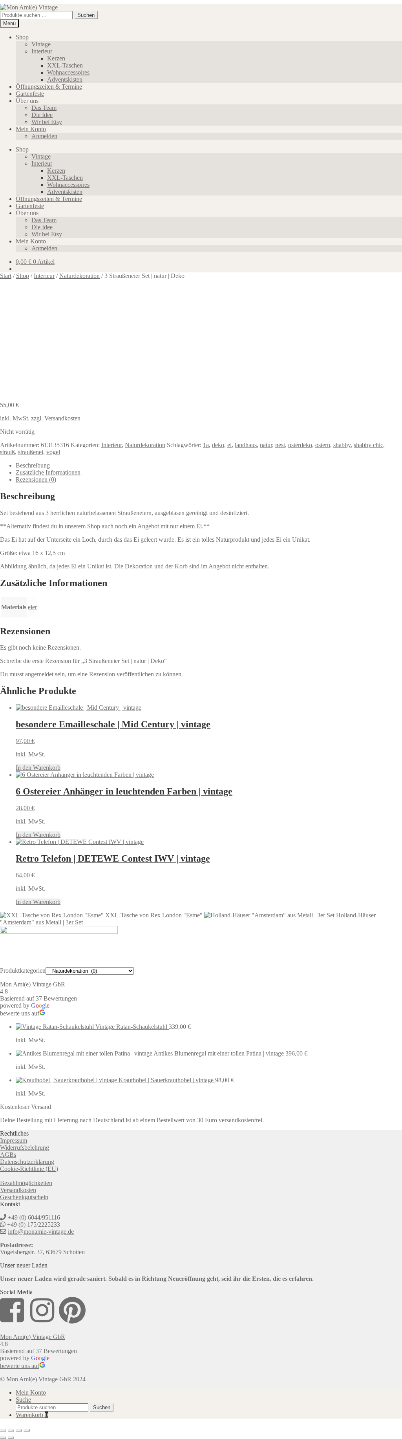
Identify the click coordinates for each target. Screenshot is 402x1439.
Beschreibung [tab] (33, 465)
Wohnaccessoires (68, 72)
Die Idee (42, 114)
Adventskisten (64, 79)
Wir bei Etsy (46, 122)
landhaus (246, 445)
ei (229, 445)
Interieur (41, 51)
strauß (7, 452)
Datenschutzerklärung (27, 1161)
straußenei (30, 452)
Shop (22, 37)
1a (206, 445)
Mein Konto (31, 129)
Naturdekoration (145, 445)
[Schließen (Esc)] (27, 1430)
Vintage (41, 44)
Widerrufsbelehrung (24, 1147)
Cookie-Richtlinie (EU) (29, 1168)
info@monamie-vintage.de (41, 1231)
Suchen (86, 15)
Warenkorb (32, 1415)
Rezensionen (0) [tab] (36, 479)
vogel (53, 452)
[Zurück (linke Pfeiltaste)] (3, 1437)
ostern (322, 445)
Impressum (13, 1140)
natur (266, 445)
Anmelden (44, 136)
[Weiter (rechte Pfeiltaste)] (11, 1437)
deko (218, 445)
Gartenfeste (30, 93)
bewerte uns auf (19, 1013)
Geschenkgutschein (24, 1197)
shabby (342, 445)
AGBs (8, 1154)
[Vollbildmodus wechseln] (11, 1430)
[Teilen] (19, 1430)
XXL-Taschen (65, 65)
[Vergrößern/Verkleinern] (3, 1430)
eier (32, 607)
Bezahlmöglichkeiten (26, 1183)
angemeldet (39, 674)
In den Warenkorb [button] (38, 767)
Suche (23, 1399)
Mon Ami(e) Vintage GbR (32, 984)
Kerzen (56, 58)
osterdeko (300, 445)
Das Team (44, 107)
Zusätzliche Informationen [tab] (48, 472)
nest (280, 445)
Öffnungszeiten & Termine (49, 86)
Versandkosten (62, 418)
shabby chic (368, 445)
